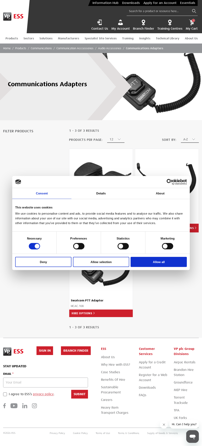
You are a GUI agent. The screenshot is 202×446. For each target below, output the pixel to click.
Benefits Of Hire (113, 380)
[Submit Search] (194, 11)
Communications (41, 48)
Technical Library (167, 38)
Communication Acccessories (75, 48)
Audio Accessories (109, 48)
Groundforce (183, 382)
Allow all (159, 262)
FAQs (142, 395)
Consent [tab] (42, 193)
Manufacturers (68, 38)
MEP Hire (180, 390)
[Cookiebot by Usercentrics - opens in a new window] (169, 182)
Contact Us (99, 28)
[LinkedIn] (24, 405)
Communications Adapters (144, 48)
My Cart (192, 24)
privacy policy (43, 394)
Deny (43, 262)
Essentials (187, 3)
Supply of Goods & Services (162, 433)
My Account (120, 28)
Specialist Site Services (101, 38)
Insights (144, 38)
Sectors (28, 38)
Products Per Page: (85, 140)
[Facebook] (4, 405)
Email (7, 373)
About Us (191, 38)
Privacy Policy (57, 433)
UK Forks (180, 418)
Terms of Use (103, 433)
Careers (106, 400)
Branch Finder (143, 28)
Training (128, 38)
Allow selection (101, 262)
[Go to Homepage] (15, 16)
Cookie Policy (80, 433)
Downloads (131, 3)
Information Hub (106, 3)
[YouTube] (14, 405)
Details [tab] (101, 193)
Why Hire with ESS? (115, 364)
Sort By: (169, 140)
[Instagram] (34, 405)
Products (12, 38)
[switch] (78, 246)
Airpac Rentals (184, 362)
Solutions (45, 38)
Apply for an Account (160, 3)
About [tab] (160, 193)
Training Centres (169, 28)
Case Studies (110, 372)
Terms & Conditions (128, 433)
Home (7, 48)
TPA (176, 410)
